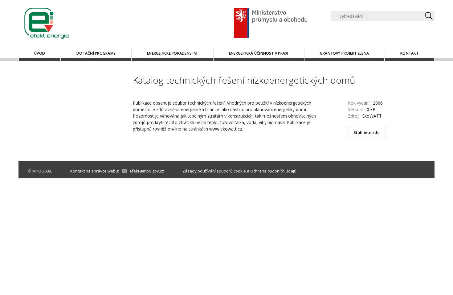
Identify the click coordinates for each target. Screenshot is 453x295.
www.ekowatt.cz (225, 129)
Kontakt (409, 53)
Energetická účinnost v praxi (258, 53)
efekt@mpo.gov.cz (146, 171)
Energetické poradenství (172, 53)
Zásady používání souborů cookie (214, 171)
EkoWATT (372, 116)
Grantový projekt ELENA (344, 53)
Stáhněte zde (366, 132)
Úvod (39, 53)
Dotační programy (96, 53)
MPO (36, 171)
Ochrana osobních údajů (273, 171)
